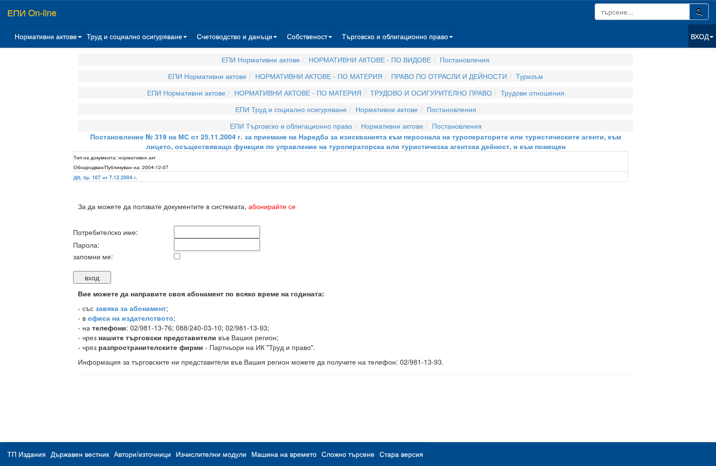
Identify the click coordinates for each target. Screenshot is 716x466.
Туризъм (529, 76)
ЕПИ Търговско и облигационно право (291, 126)
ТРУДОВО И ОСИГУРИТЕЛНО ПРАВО (431, 92)
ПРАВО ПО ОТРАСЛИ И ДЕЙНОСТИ (449, 76)
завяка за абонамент (130, 308)
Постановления (465, 59)
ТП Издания (26, 454)
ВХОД (700, 36)
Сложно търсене (348, 454)
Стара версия (401, 454)
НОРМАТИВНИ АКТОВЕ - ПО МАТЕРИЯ (318, 76)
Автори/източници (142, 454)
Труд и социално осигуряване (134, 36)
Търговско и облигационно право (395, 36)
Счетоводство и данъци (234, 36)
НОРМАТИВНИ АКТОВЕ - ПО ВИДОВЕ (370, 59)
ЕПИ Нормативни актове (261, 59)
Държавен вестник (80, 454)
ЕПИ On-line (32, 12)
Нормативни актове (46, 36)
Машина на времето (284, 454)
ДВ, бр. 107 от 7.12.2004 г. (105, 177)
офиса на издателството (130, 318)
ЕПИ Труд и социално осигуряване (291, 109)
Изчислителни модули (211, 454)
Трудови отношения (533, 92)
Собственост (307, 36)
